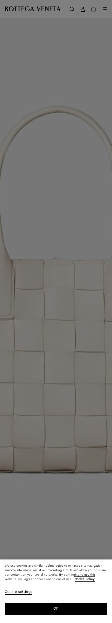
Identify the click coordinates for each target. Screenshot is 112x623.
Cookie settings (18, 592)
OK (56, 608)
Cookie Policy (85, 579)
